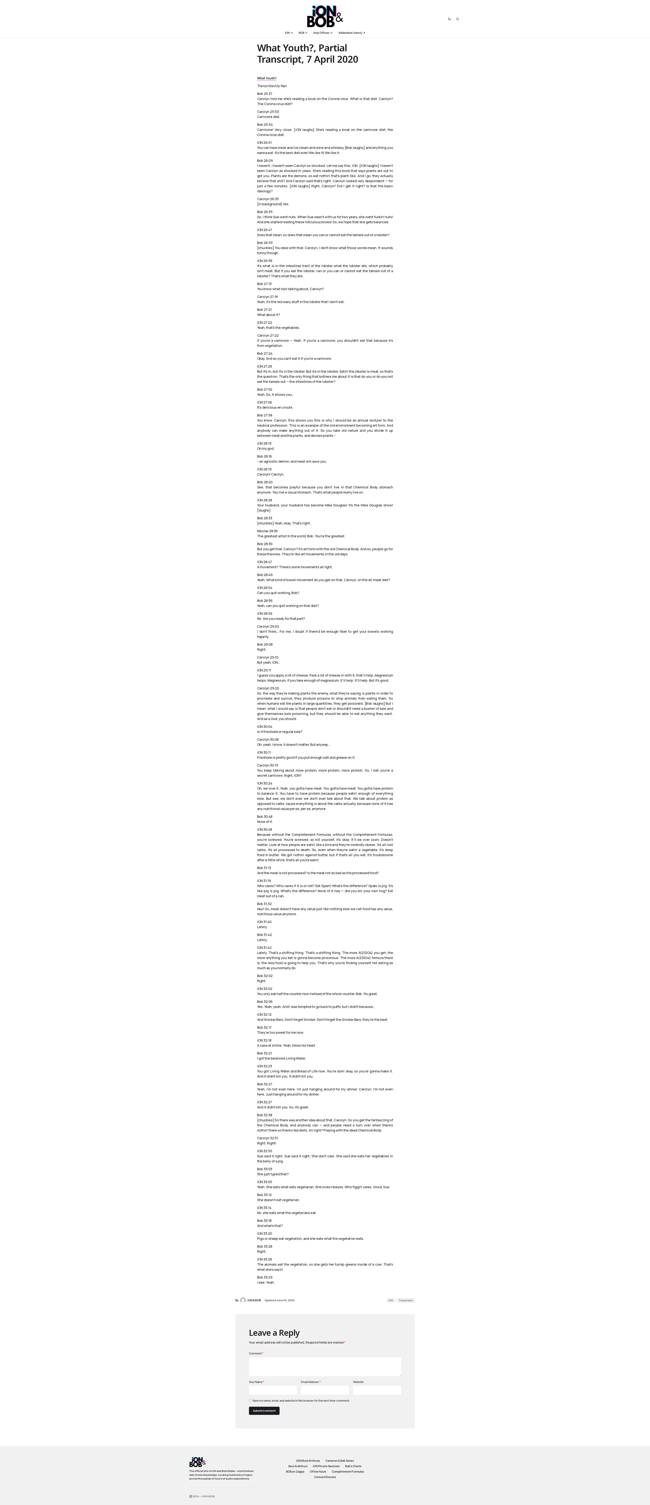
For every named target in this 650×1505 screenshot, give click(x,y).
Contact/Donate (325, 1477)
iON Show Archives (308, 1461)
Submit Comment (264, 1410)
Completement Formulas (348, 1471)
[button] (449, 18)
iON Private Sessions (326, 1466)
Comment (256, 1353)
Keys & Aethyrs (298, 1466)
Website (358, 1382)
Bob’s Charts (353, 1466)
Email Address (311, 1382)
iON (391, 1300)
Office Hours (318, 1471)
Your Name (256, 1382)
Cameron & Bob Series (339, 1461)
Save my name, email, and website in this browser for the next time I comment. (301, 1400)
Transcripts (405, 1300)
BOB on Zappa (295, 1471)
